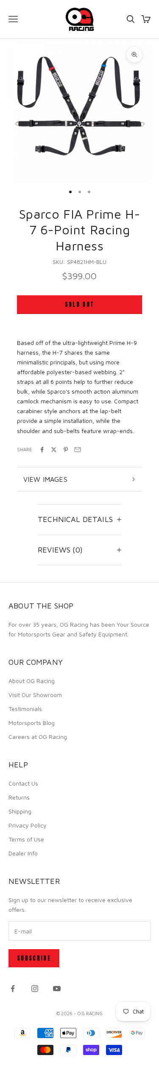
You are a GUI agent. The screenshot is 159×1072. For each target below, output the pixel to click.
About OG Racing (31, 680)
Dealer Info (23, 853)
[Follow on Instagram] (35, 988)
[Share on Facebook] (42, 449)
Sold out (80, 304)
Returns (19, 797)
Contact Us (23, 783)
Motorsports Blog (31, 722)
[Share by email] (77, 449)
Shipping (19, 811)
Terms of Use (26, 839)
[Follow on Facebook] (12, 988)
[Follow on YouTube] (57, 988)
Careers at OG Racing (37, 736)
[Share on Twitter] (53, 449)
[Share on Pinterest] (65, 449)
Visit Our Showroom (35, 694)
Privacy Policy (27, 825)
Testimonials (25, 708)
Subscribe (34, 958)
